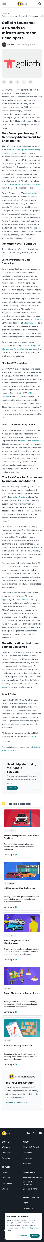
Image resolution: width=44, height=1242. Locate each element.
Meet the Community (32, 1178)
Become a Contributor (28, 1183)
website (32, 736)
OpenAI (23, 441)
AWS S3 (25, 345)
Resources (6, 1158)
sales (4, 687)
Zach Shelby (35, 319)
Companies (7, 1183)
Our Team (27, 1152)
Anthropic (36, 441)
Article (4, 13)
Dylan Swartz (19, 497)
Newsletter (28, 1158)
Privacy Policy (27, 1228)
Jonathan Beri (31, 193)
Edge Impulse (8, 184)
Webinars (6, 1147)
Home (4, 1172)
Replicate (19, 184)
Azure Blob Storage (23, 349)
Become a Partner (31, 1189)
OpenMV (22, 599)
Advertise (27, 1164)
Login (25, 1203)
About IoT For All (31, 1147)
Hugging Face (34, 184)
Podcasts (6, 1152)
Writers (5, 1189)
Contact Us (28, 1208)
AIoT (12, 13)
